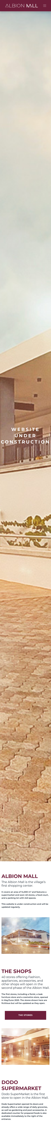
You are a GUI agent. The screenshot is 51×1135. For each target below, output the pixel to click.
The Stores (25, 1015)
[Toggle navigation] (44, 5)
